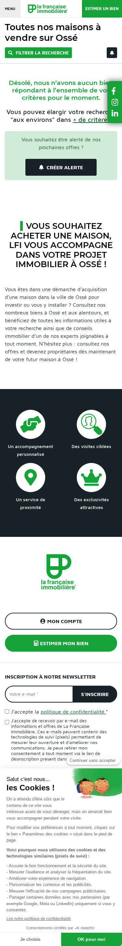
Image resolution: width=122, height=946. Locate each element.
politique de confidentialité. (73, 712)
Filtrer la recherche (41, 52)
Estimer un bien (102, 8)
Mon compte (64, 621)
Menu (10, 8)
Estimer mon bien (64, 643)
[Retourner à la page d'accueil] (44, 9)
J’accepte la (59, 712)
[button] (115, 91)
